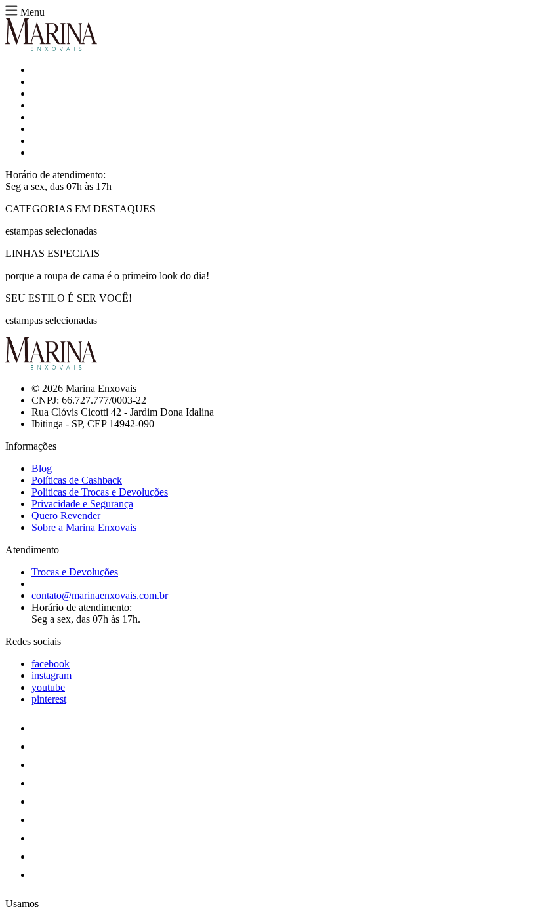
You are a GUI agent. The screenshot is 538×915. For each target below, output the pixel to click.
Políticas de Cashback (76, 480)
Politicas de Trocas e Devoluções (99, 491)
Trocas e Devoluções (74, 571)
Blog (41, 468)
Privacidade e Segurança (82, 503)
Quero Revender (65, 515)
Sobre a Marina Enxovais (83, 527)
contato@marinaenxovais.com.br (99, 595)
